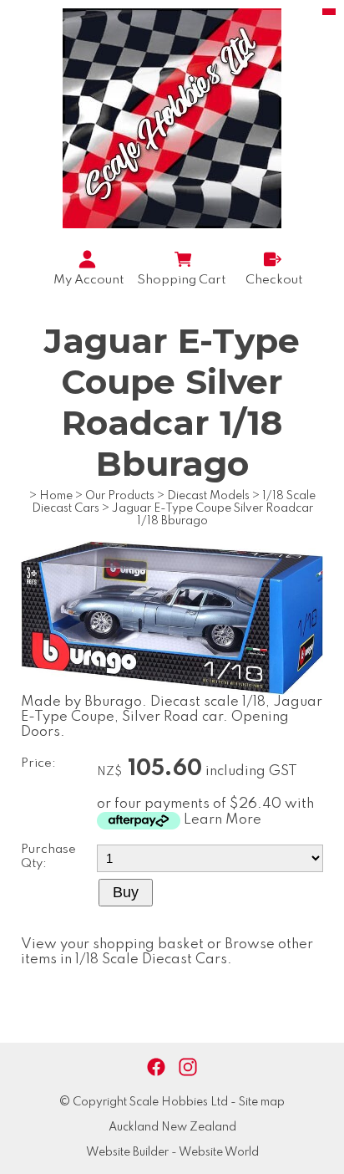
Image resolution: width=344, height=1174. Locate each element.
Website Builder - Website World (172, 1152)
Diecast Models (208, 496)
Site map (262, 1102)
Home (56, 496)
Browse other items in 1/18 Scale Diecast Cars (167, 952)
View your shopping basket (112, 944)
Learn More (222, 820)
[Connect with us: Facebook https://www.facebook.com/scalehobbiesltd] (156, 1067)
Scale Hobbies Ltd (178, 1102)
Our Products (119, 496)
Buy (126, 892)
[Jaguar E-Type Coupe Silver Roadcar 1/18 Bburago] (172, 691)
